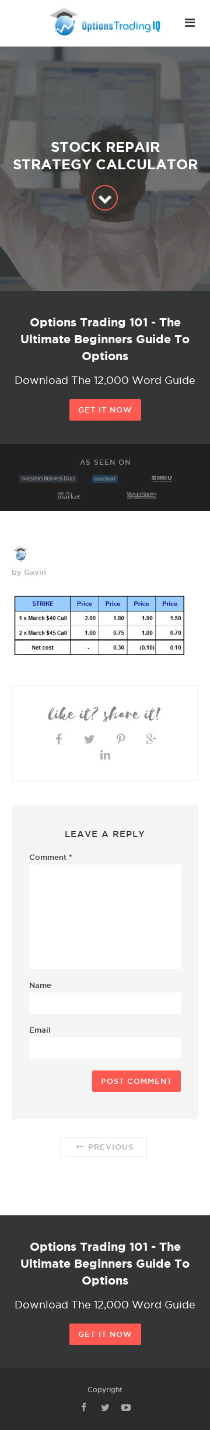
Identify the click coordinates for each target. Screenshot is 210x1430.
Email (40, 1030)
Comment (50, 857)
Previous (109, 1147)
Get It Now (105, 409)
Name (40, 985)
